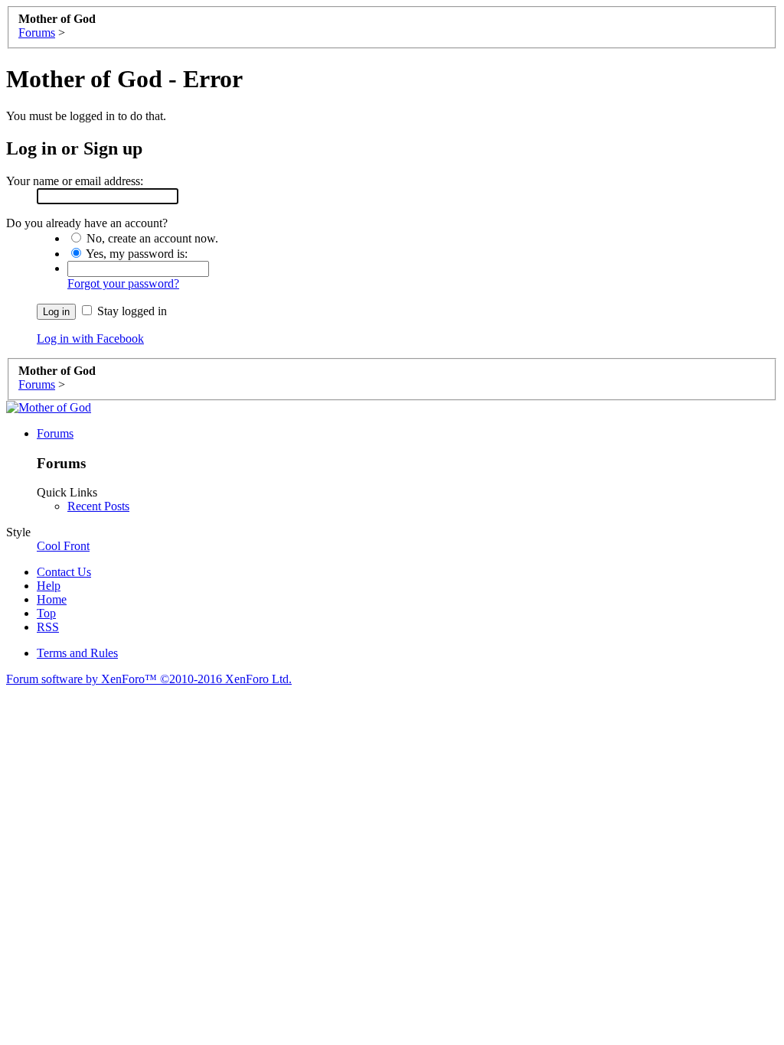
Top (46, 613)
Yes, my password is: (135, 253)
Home (52, 599)
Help (48, 585)
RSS (48, 626)
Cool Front (63, 545)
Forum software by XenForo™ (149, 678)
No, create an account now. (150, 238)
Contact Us (64, 571)
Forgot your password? (123, 283)
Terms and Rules (77, 652)
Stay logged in (130, 310)
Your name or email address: (74, 180)
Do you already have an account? (87, 223)
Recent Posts (98, 506)
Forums (55, 433)
